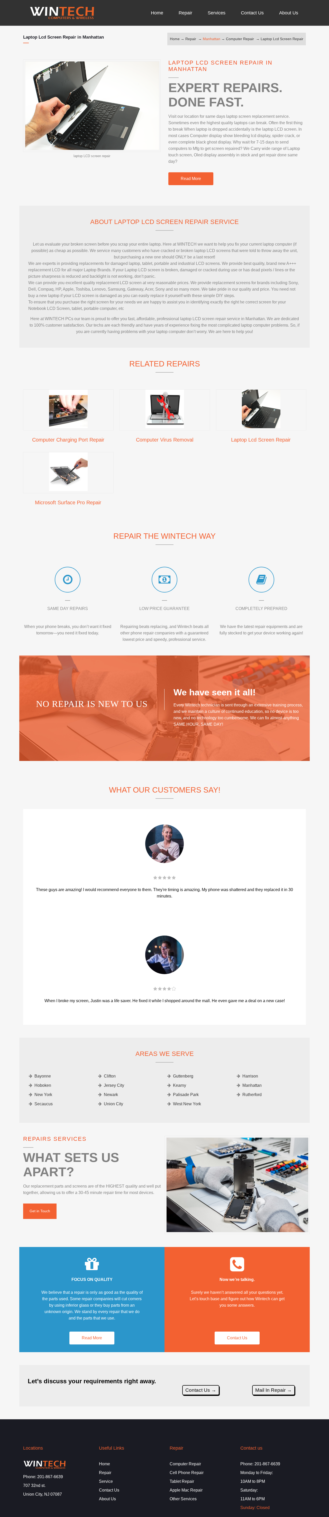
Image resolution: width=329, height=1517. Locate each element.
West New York (187, 1104)
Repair (190, 39)
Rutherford (252, 1094)
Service (106, 1481)
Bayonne (42, 1076)
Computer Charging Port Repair (68, 440)
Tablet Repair (182, 1481)
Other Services (183, 1499)
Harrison (250, 1076)
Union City (113, 1104)
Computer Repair (240, 39)
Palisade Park (186, 1094)
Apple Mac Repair (186, 1490)
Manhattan (211, 39)
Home (175, 39)
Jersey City (114, 1085)
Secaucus (43, 1104)
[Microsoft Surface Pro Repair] (68, 489)
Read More (191, 178)
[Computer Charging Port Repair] (68, 426)
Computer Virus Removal (164, 440)
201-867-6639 (50, 1477)
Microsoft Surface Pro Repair (68, 502)
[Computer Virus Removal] (164, 426)
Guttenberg (183, 1076)
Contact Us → (200, 1390)
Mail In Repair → (273, 1390)
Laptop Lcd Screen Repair (282, 39)
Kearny (179, 1085)
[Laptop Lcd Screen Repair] (261, 426)
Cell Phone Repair (187, 1472)
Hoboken (42, 1085)
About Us (107, 1499)
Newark (111, 1094)
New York (43, 1094)
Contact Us (237, 1338)
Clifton (110, 1076)
